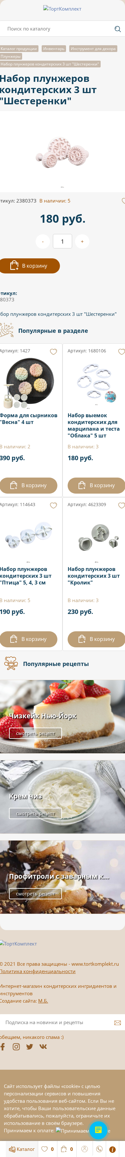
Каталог (25, 1149)
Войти (85, 1148)
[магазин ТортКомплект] (62, 9)
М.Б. (43, 1000)
